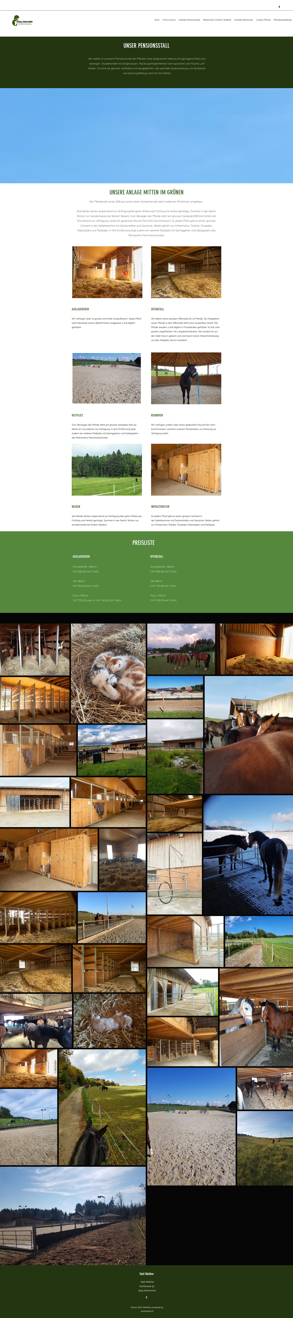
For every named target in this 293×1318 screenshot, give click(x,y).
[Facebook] (279, 6)
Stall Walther (146, 1274)
